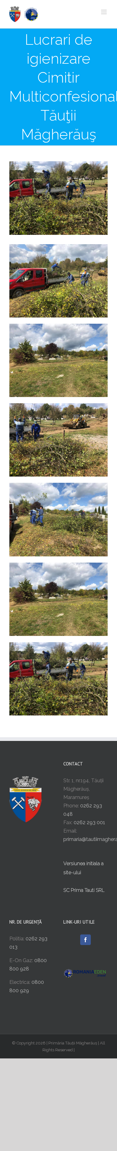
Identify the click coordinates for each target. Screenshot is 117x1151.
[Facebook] (85, 939)
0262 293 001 (89, 822)
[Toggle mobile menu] (104, 12)
